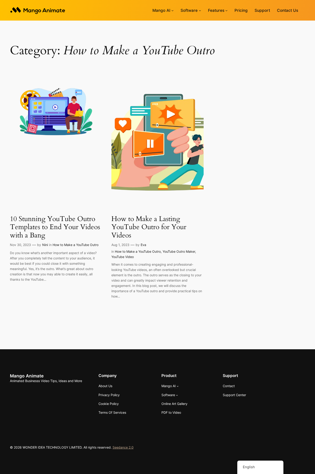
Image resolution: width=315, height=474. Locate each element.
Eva (143, 245)
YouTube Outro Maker (179, 251)
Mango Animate (27, 376)
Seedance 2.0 (123, 447)
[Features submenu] (226, 10)
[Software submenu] (200, 10)
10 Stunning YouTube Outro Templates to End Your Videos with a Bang (55, 227)
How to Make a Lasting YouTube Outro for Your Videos (148, 227)
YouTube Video (122, 257)
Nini (45, 245)
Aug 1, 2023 (120, 245)
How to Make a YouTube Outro (75, 245)
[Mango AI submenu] (172, 10)
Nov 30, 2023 (20, 245)
